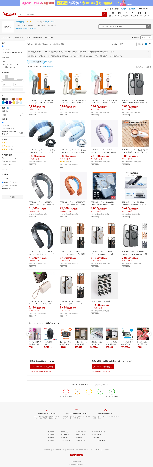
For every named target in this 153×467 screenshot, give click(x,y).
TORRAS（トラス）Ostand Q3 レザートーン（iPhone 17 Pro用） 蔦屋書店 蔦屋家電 (104, 254)
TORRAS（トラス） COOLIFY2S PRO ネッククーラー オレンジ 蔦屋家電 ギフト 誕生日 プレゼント (73, 204)
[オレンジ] (20, 99)
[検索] (104, 14)
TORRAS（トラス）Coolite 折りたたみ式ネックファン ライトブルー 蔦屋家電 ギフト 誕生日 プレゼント (73, 152)
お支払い (26, 28)
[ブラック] (3, 99)
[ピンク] (17, 99)
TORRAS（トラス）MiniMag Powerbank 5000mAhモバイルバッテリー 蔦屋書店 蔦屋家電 (135, 204)
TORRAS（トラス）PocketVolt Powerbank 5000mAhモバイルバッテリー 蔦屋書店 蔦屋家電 (42, 303)
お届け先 (5, 111)
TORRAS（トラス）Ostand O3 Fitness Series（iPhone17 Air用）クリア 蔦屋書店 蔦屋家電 (104, 204)
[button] (144, 9)
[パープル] (10, 102)
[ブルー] (3, 102)
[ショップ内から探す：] (148, 26)
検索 (13, 89)
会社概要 (19, 28)
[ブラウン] (13, 99)
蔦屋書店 (20, 22)
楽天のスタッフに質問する (102, 367)
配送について (34, 28)
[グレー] (6, 99)
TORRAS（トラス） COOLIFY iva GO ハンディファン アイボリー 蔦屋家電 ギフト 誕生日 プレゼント (73, 102)
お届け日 (5, 119)
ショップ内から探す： (107, 27)
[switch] (21, 133)
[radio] (2, 46)
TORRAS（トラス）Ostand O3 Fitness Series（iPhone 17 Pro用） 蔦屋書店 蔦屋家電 (135, 254)
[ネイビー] (6, 102)
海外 (8, 108)
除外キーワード (7, 188)
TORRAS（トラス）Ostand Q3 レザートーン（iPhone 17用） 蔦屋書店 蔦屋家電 (73, 254)
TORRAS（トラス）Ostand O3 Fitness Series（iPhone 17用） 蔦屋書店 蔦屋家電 (135, 102)
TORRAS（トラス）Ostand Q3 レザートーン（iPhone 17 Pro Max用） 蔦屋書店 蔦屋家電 (72, 303)
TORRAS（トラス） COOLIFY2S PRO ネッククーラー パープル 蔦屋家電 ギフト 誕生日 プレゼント (104, 152)
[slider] (2, 81)
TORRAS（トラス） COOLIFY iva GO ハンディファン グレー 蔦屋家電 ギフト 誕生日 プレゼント (42, 102)
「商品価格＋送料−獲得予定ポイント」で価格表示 (42, 44)
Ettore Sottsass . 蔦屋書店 (100, 301)
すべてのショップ (7, 37)
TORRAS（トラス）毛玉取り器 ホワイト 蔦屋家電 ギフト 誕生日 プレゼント (135, 152)
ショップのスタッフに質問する (42, 367)
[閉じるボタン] (148, 52)
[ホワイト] (10, 99)
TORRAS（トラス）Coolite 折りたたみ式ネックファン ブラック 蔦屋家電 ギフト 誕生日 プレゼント (42, 152)
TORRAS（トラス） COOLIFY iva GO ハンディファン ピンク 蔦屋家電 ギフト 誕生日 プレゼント (104, 102)
